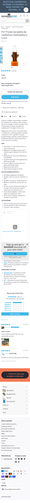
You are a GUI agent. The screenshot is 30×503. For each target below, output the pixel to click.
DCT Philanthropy (6, 450)
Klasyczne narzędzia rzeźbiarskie (12, 27)
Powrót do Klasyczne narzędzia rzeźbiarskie (15, 375)
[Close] (27, 244)
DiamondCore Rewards (8, 429)
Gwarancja (4, 438)
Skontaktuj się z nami (7, 446)
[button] (5, 71)
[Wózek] (24, 15)
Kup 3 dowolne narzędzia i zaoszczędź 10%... (10, 84)
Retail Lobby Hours (7, 431)
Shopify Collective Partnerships (10, 448)
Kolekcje (8, 27)
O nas (3, 443)
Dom (2, 27)
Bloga (3, 434)
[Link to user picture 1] (5, 342)
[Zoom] (23, 63)
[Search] (27, 20)
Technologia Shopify (6, 496)
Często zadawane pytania (8, 424)
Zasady (3, 441)
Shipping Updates (6, 426)
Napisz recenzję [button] (15, 314)
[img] (5, 325)
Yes (15, 253)
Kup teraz (15, 97)
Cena (3, 75)
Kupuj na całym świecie (8, 436)
